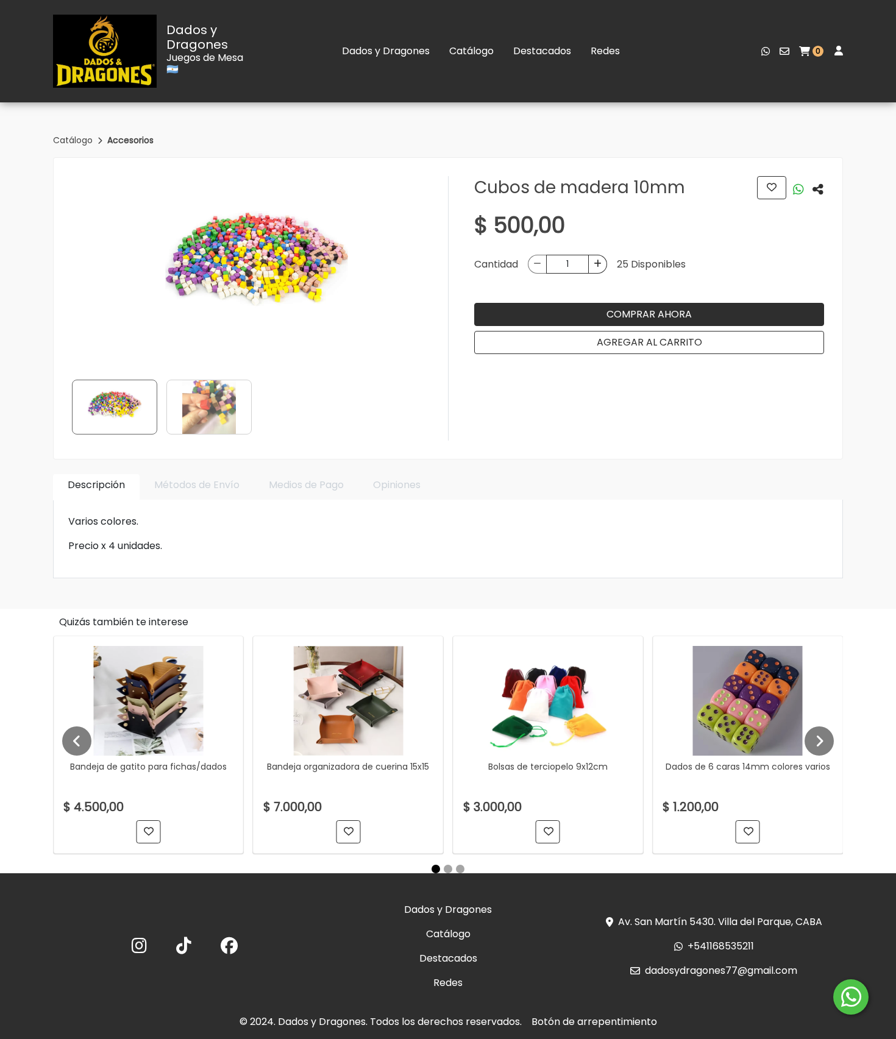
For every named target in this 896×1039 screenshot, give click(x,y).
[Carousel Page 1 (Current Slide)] (436, 869)
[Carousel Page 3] (460, 869)
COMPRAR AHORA (649, 314)
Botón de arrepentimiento (594, 1022)
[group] (256, 267)
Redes (605, 51)
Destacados (542, 51)
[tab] (96, 487)
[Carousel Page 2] (448, 869)
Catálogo (471, 51)
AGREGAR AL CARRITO (649, 342)
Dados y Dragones (197, 37)
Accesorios (130, 140)
